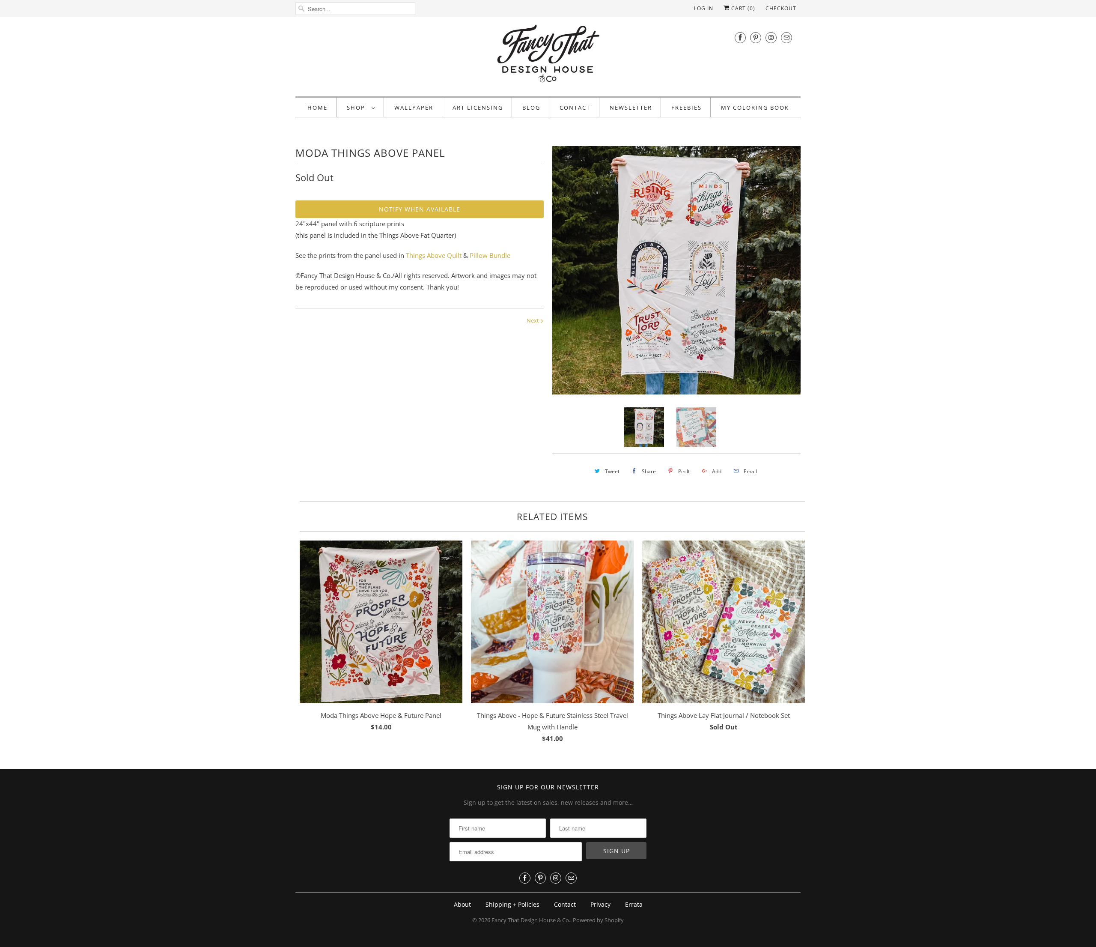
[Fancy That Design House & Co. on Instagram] (771, 37)
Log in (703, 8)
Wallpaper (413, 107)
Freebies (686, 107)
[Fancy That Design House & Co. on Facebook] (740, 37)
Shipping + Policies (512, 904)
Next (533, 320)
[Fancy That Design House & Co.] (548, 56)
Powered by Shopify (598, 920)
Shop (357, 107)
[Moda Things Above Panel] (676, 270)
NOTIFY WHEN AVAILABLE (419, 209)
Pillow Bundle (490, 255)
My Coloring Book (755, 107)
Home (317, 107)
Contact (575, 107)
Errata (634, 904)
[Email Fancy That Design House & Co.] (786, 37)
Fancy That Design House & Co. (530, 920)
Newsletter (631, 107)
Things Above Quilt (434, 255)
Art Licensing (478, 107)
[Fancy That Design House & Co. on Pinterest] (755, 37)
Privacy (600, 904)
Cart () (742, 8)
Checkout (780, 8)
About (462, 904)
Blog (531, 107)
